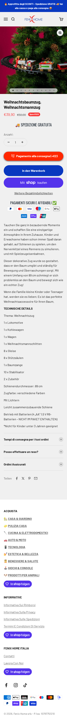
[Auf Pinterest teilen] (29, 478)
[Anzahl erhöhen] (22, 142)
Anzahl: (8, 134)
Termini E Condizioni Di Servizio (24, 626)
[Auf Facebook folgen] (6, 685)
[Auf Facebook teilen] (17, 478)
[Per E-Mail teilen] (36, 478)
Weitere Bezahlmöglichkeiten (33, 193)
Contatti (9, 656)
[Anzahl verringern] (8, 142)
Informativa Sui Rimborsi (20, 605)
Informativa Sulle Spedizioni (22, 619)
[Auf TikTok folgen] (25, 685)
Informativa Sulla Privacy (19, 612)
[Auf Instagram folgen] (15, 685)
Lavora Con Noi (13, 663)
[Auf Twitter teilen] (23, 478)
